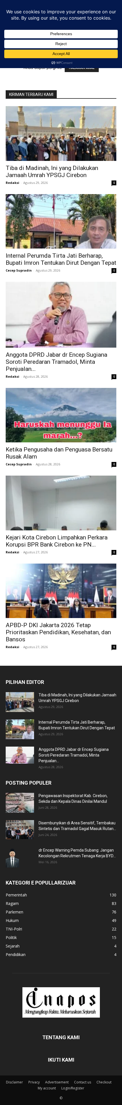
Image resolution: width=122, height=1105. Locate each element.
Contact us (82, 1082)
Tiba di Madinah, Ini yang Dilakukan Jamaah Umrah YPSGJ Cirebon (52, 171)
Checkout (104, 1082)
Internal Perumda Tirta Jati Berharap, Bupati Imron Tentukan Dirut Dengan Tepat (61, 259)
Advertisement (57, 1082)
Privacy (34, 1082)
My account (47, 1088)
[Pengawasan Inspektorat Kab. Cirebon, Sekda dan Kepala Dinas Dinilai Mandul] (20, 803)
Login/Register (72, 1088)
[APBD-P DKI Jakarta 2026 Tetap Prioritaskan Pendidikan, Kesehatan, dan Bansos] (61, 591)
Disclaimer (14, 1082)
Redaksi (12, 182)
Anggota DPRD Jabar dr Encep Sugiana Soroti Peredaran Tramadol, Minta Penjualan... (56, 361)
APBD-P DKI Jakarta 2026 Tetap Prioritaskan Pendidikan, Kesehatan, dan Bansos (58, 632)
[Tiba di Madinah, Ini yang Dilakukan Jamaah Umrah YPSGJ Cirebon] (61, 133)
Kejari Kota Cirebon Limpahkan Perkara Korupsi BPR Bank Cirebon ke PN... (57, 541)
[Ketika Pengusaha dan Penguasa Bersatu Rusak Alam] (61, 415)
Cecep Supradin (19, 270)
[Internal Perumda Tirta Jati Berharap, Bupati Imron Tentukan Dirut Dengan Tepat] (61, 221)
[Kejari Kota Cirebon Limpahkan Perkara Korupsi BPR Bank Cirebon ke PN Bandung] (61, 503)
